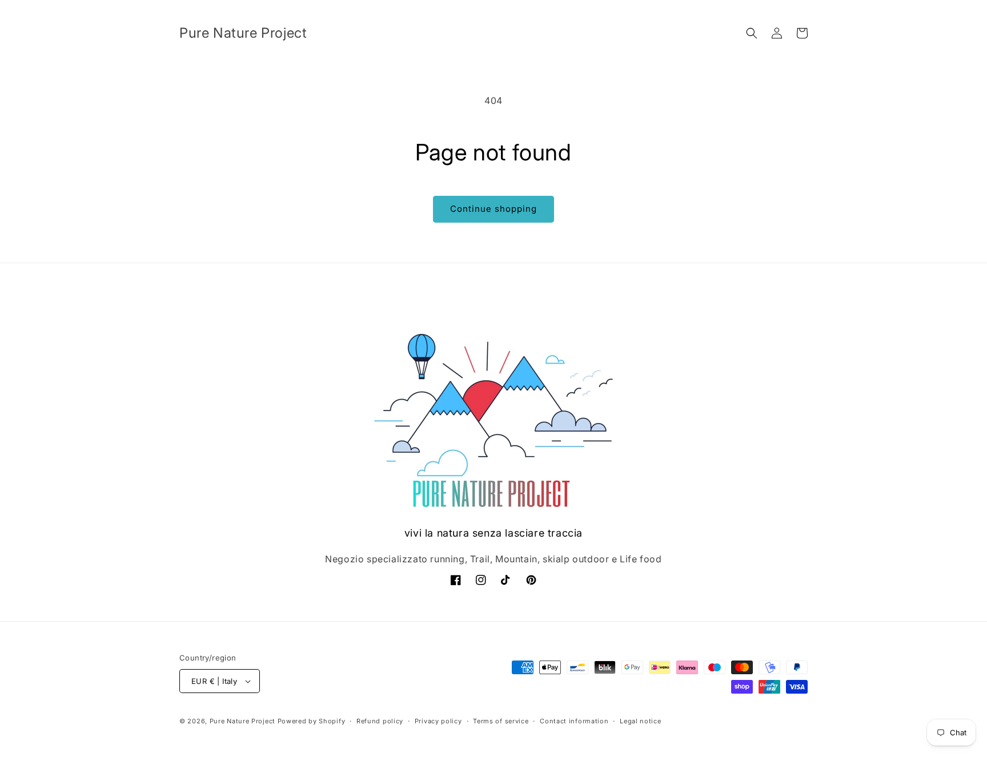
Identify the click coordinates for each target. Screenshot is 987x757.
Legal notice (640, 721)
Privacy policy (438, 721)
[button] (751, 33)
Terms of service (500, 721)
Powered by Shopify (312, 721)
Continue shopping (493, 208)
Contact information (574, 721)
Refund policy (379, 721)
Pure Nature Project (244, 721)
